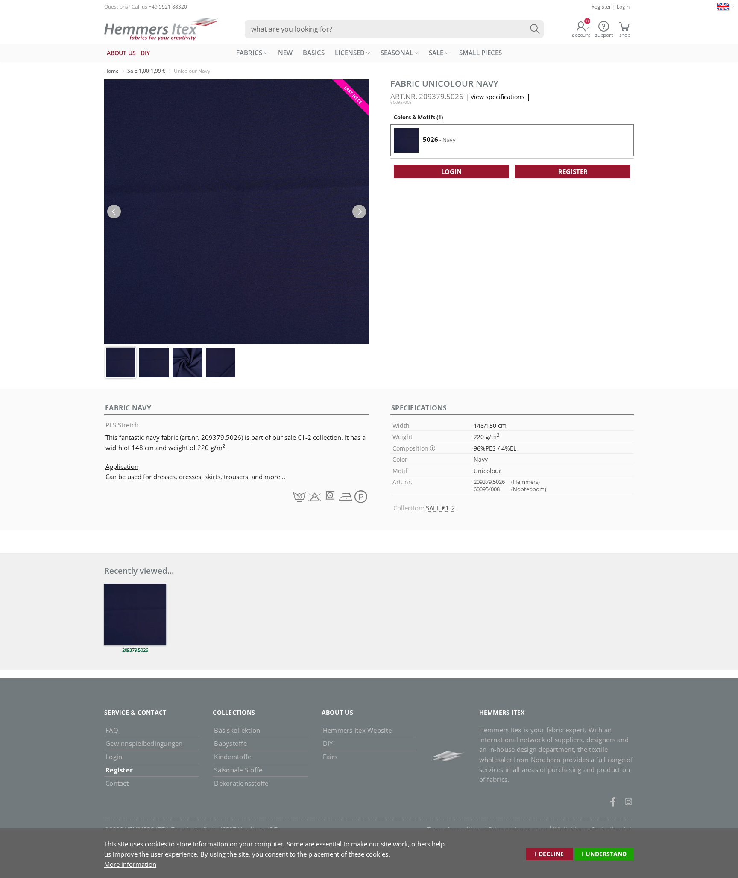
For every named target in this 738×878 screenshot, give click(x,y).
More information (130, 864)
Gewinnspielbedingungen (144, 743)
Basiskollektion (237, 730)
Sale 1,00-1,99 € (146, 70)
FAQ (111, 730)
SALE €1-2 (440, 508)
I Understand (604, 854)
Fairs (330, 756)
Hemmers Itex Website (357, 730)
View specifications (497, 97)
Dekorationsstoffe (241, 783)
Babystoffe (230, 743)
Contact (117, 783)
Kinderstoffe (232, 756)
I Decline (549, 854)
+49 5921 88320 (168, 6)
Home (111, 70)
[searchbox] (394, 29)
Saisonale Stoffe (238, 770)
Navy (481, 459)
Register (601, 6)
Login (623, 6)
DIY (328, 743)
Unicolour (487, 471)
